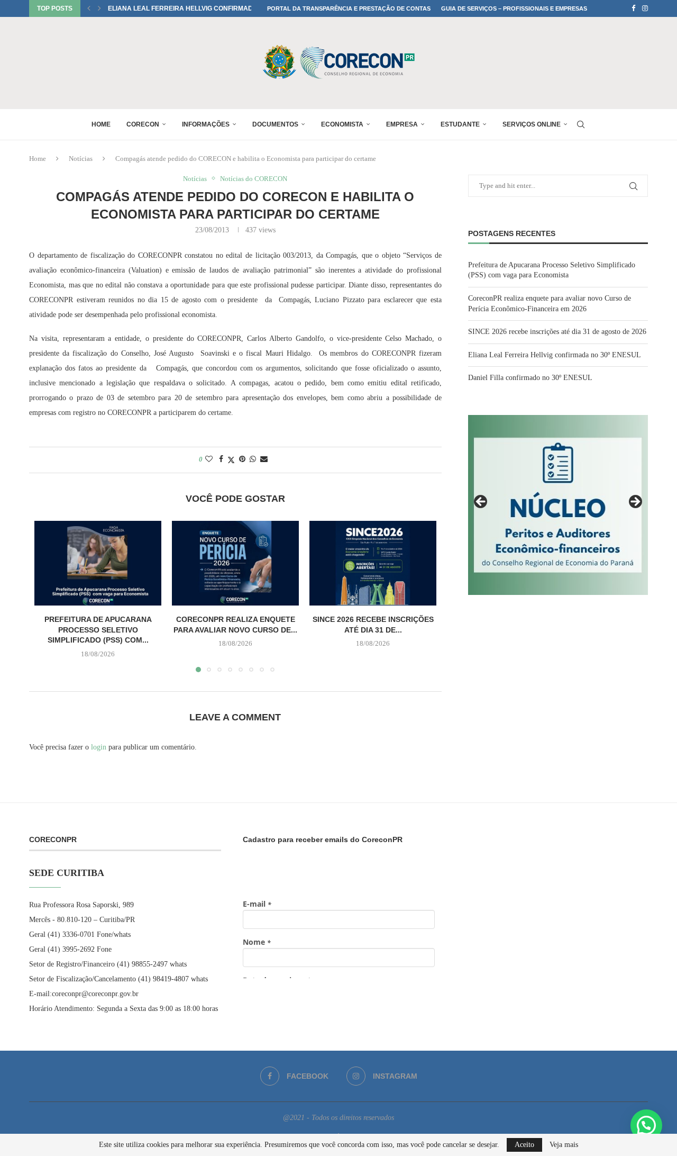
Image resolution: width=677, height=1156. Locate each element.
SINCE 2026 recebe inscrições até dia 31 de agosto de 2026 (557, 332)
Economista (342, 124)
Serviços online (531, 124)
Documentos (275, 124)
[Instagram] (645, 8)
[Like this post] (209, 459)
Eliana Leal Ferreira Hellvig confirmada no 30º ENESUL (207, 8)
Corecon (142, 124)
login (98, 747)
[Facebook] (633, 8)
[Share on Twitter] (231, 460)
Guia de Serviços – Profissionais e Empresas (514, 8)
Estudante (460, 124)
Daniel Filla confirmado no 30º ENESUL (530, 378)
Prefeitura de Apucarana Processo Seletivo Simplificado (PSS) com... (98, 629)
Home (101, 124)
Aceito (524, 1145)
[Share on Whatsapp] (253, 459)
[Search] (580, 124)
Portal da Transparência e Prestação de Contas (349, 8)
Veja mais (564, 1145)
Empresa (402, 124)
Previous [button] (481, 502)
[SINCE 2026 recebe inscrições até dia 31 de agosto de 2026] (372, 563)
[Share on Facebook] (221, 459)
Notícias (81, 158)
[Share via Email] (264, 459)
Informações (206, 124)
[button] (89, 8)
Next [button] (635, 502)
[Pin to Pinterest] (242, 459)
